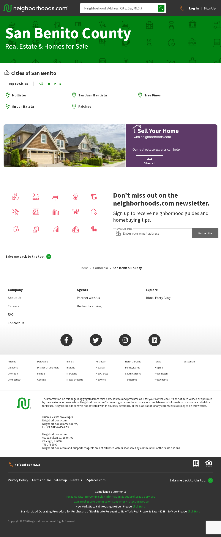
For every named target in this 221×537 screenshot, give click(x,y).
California (100, 268)
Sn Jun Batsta (23, 106)
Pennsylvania (132, 367)
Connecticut (14, 379)
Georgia (41, 379)
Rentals (76, 480)
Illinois (70, 361)
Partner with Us (88, 298)
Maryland (71, 373)
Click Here (139, 506)
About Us (14, 298)
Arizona (12, 361)
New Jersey (102, 373)
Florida (41, 373)
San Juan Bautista (92, 95)
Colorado (13, 373)
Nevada (100, 367)
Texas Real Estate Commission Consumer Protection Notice (110, 501)
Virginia (159, 367)
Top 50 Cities (18, 84)
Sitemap (60, 480)
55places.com (95, 480)
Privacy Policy (18, 480)
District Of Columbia (48, 367)
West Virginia (162, 379)
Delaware (42, 361)
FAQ (11, 314)
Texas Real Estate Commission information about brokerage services (110, 496)
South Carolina (133, 373)
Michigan (101, 361)
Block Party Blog (158, 298)
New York (101, 379)
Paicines (84, 106)
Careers (13, 306)
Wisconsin (189, 361)
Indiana (70, 367)
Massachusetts (74, 379)
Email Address (124, 228)
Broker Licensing (89, 306)
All (41, 84)
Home (83, 268)
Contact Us (16, 323)
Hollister (19, 95)
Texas (158, 361)
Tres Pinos (152, 95)
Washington (161, 373)
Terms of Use (41, 480)
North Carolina (133, 361)
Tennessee (131, 379)
